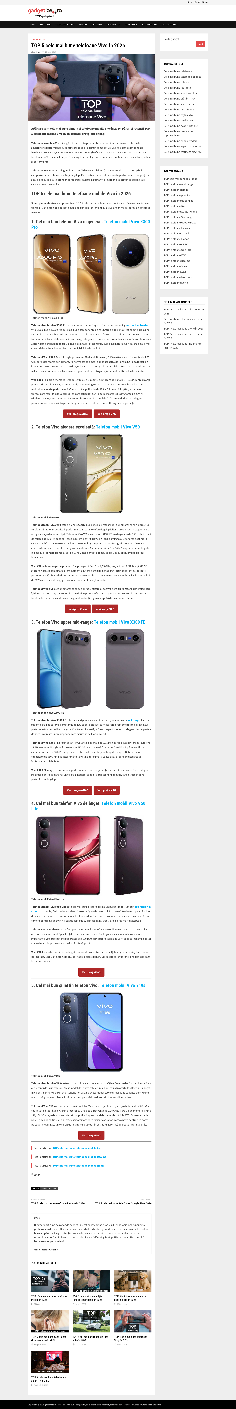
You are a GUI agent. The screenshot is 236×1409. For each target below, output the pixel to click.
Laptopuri (97, 24)
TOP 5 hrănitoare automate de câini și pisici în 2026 (130, 1298)
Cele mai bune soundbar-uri (179, 104)
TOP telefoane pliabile (177, 195)
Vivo (55, 1188)
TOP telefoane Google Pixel (180, 222)
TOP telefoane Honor (176, 239)
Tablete (83, 24)
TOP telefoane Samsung (178, 217)
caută (200, 44)
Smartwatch (113, 24)
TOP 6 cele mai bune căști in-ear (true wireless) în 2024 (48, 1338)
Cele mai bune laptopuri (177, 87)
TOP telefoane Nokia (176, 282)
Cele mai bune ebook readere (180, 141)
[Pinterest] (196, 2)
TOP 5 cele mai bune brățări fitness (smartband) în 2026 (88, 1298)
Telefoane (45, 24)
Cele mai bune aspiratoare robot (182, 146)
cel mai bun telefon (137, 325)
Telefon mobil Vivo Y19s (122, 985)
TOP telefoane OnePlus (177, 249)
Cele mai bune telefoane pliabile (182, 76)
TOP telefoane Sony (175, 266)
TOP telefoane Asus (175, 271)
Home (33, 24)
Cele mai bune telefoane (178, 71)
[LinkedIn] (203, 2)
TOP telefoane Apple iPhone (180, 211)
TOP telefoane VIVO (175, 255)
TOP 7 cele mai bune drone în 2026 (183, 328)
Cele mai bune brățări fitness (180, 98)
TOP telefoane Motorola (178, 277)
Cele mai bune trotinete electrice (183, 151)
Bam (158, 1404)
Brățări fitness (170, 24)
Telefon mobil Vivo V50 (118, 427)
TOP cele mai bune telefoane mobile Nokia (78, 1165)
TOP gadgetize (38, 39)
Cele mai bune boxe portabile (181, 126)
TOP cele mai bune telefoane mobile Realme (79, 1156)
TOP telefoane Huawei (177, 228)
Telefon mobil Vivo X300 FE (119, 622)
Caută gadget (171, 39)
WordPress (147, 1404)
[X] (192, 2)
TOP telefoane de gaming (178, 200)
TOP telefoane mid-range (178, 184)
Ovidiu (38, 52)
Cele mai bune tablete (176, 82)
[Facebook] (188, 2)
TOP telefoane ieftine (176, 189)
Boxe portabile (149, 24)
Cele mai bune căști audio (178, 115)
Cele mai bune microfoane (179, 109)
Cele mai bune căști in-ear (178, 120)
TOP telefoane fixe (174, 206)
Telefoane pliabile (65, 24)
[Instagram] (199, 2)
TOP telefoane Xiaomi (176, 233)
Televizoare (131, 24)
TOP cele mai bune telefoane (180, 178)
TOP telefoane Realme (177, 260)
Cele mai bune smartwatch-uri (181, 93)
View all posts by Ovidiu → (46, 1249)
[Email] (206, 2)
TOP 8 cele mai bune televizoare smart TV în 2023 (48, 1379)
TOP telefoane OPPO (176, 244)
